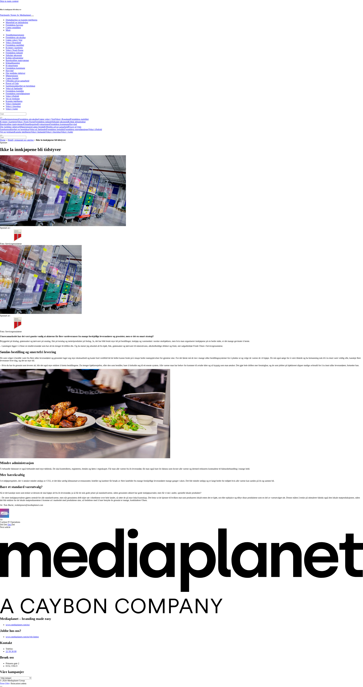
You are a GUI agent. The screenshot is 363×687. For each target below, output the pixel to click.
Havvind (9, 70)
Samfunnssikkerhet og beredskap (20, 86)
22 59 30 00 (11, 651)
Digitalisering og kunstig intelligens (21, 20)
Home (3, 140)
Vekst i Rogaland (13, 42)
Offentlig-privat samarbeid (17, 81)
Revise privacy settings (18, 683)
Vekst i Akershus (13, 106)
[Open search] (1, 117)
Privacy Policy (5, 683)
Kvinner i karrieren (14, 47)
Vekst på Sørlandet (14, 88)
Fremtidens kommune (15, 68)
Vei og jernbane (13, 98)
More (8, 30)
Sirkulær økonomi (14, 55)
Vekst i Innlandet (13, 104)
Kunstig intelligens (14, 101)
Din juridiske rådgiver (15, 73)
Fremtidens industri (14, 53)
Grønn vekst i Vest (14, 40)
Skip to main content (9, 1)
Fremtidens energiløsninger (18, 93)
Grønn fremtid (12, 78)
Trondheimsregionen (15, 35)
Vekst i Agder (12, 109)
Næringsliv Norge (15, 15)
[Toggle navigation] (32, 15)
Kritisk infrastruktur (14, 58)
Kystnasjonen (12, 65)
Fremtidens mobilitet (15, 45)
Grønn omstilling (13, 27)
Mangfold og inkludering (17, 22)
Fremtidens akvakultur (16, 37)
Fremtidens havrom (14, 25)
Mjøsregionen (12, 76)
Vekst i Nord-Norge (14, 50)
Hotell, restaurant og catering (21, 140)
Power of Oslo (12, 83)
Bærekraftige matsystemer (17, 60)
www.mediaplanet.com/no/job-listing (22, 637)
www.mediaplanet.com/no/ (18, 625)
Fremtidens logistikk (15, 91)
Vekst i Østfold (12, 96)
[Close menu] (1, 135)
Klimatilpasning (13, 63)
